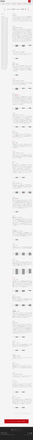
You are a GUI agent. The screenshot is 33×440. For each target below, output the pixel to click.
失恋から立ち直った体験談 (27, 3)
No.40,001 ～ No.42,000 (4, 42)
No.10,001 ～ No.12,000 (4, 62)
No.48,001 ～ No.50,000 (4, 37)
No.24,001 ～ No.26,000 (4, 53)
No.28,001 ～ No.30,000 (4, 50)
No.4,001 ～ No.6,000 (4, 66)
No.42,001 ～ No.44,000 (4, 41)
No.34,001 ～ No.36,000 (4, 46)
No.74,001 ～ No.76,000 (4, 20)
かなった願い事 (19, 3)
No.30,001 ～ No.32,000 (4, 49)
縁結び (3, 3)
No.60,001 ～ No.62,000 (4, 29)
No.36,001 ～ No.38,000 (4, 45)
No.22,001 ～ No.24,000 (4, 54)
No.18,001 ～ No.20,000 (4, 57)
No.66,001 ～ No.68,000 (4, 25)
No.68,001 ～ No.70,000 (4, 24)
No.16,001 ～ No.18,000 (4, 58)
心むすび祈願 (13, 3)
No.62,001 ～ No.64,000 (4, 28)
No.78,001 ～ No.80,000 (4, 17)
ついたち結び (8, 3)
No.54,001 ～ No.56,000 (4, 33)
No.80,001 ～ (3, 16)
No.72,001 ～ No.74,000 (4, 21)
